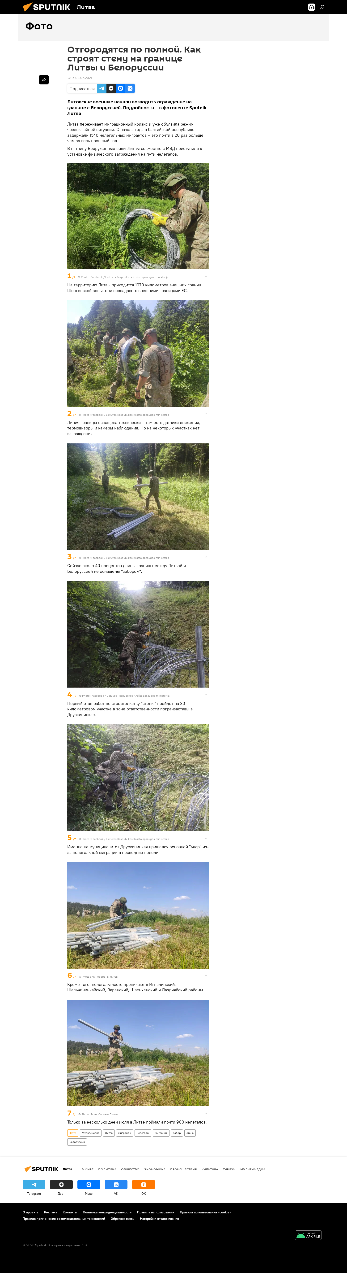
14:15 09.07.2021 (79, 78)
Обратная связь (122, 1218)
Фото (72, 1133)
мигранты (124, 1133)
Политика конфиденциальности (107, 1212)
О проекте (30, 1212)
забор (177, 1133)
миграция (161, 1133)
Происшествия (183, 1169)
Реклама (50, 1212)
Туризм (229, 1169)
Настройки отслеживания (159, 1218)
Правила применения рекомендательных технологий (64, 1218)
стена (190, 1133)
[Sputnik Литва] (48, 13)
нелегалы (143, 1133)
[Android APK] (308, 1235)
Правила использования (155, 1212)
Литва (109, 1133)
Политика (107, 1169)
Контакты (70, 1212)
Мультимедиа (90, 1133)
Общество (130, 1169)
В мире (87, 1169)
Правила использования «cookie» (205, 1212)
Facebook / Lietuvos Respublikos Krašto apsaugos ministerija (129, 277)
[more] (206, 276)
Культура (210, 1169)
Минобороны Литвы (105, 976)
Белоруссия (77, 1142)
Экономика (154, 1169)
